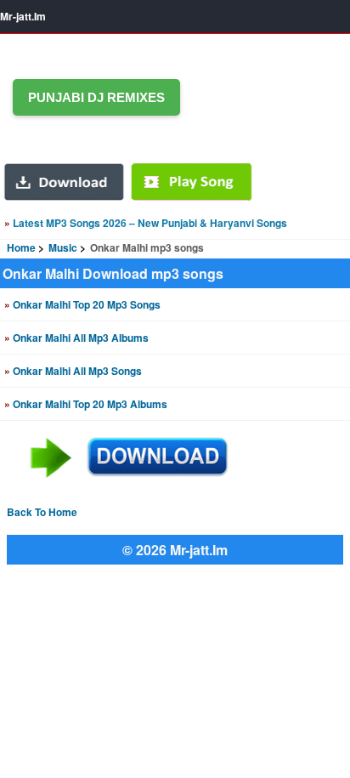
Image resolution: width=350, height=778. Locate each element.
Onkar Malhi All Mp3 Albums (76, 337)
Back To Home (42, 512)
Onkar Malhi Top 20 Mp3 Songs (82, 304)
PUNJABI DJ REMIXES (96, 97)
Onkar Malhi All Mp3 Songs (73, 370)
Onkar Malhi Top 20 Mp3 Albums (85, 404)
